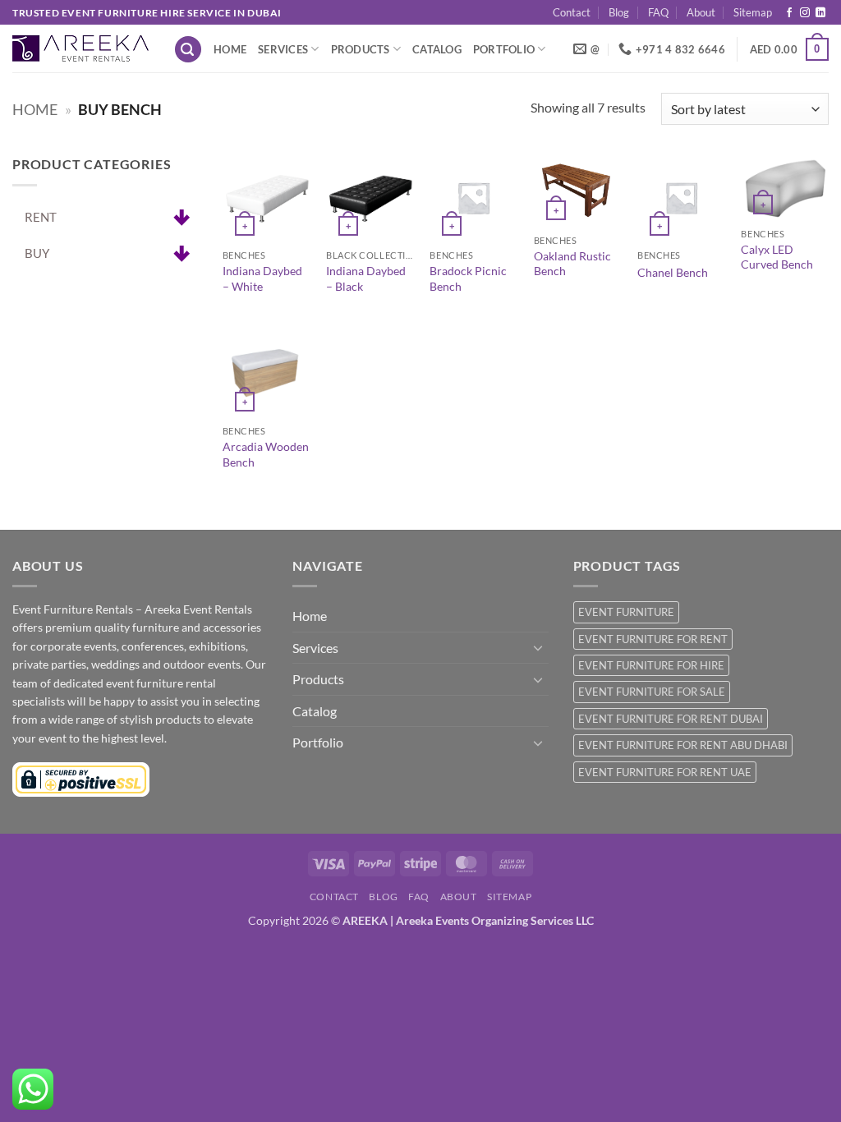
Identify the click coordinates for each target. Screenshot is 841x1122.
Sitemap (752, 12)
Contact (572, 12)
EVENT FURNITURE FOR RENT (653, 639)
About (701, 12)
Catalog (437, 49)
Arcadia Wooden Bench (266, 454)
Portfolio (504, 49)
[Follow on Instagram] (805, 13)
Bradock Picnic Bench (468, 278)
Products (360, 49)
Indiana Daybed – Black (366, 278)
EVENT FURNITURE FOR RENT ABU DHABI (683, 745)
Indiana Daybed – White (262, 278)
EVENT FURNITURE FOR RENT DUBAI (670, 718)
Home (230, 49)
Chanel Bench (672, 272)
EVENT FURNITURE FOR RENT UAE (664, 772)
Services (283, 49)
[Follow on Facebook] (789, 13)
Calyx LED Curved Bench (777, 257)
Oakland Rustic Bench (572, 263)
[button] (188, 49)
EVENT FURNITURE (626, 611)
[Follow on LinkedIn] (820, 13)
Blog (619, 12)
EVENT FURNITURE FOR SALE (651, 691)
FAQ (658, 12)
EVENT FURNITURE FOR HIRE (651, 665)
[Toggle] (539, 647)
